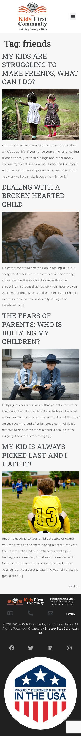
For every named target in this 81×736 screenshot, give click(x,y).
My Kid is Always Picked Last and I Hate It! (34, 455)
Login (71, 614)
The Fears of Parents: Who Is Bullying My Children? (32, 328)
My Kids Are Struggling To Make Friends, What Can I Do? (40, 69)
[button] (73, 16)
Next (73, 586)
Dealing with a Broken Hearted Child (33, 195)
